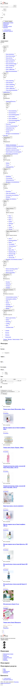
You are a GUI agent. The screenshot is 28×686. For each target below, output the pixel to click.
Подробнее (5, 413)
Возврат (5, 658)
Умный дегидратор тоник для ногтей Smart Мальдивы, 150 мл (14, 466)
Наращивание (6, 671)
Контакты (5, 27)
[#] (14, 6)
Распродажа (6, 23)
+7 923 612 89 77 (7, 29)
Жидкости (5, 672)
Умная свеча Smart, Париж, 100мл (13, 447)
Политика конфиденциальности (10, 682)
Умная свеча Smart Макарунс (12, 622)
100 (6, 373)
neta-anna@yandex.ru (8, 31)
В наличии (4, 383)
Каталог (5, 655)
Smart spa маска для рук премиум (13, 506)
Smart (7, 352)
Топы (4, 670)
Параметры (5, 628)
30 (6, 372)
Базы (4, 668)
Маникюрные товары (8, 22)
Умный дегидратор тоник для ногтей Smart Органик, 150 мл (14, 486)
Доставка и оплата (7, 26)
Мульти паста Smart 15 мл (11, 604)
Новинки (5, 25)
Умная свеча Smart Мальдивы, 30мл (14, 409)
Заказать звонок (4, 41)
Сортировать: (4, 391)
